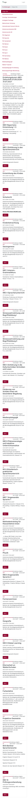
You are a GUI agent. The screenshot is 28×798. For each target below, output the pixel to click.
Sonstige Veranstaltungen (9, 17)
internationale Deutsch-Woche (10, 26)
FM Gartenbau (6, 56)
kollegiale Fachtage (7, 20)
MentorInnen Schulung (8, 23)
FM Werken (5, 44)
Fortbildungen (6, 7)
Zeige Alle (5, 11)
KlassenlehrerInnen (7, 14)
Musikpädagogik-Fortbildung (10, 67)
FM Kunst (4, 50)
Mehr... (5, 117)
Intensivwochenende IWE (9, 29)
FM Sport (5, 53)
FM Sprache (5, 38)
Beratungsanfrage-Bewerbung (10, 70)
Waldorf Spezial (6, 64)
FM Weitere (5, 58)
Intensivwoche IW (7, 32)
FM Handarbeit (6, 41)
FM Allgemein (6, 35)
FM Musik (5, 47)
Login (23, 2)
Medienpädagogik (7, 61)
